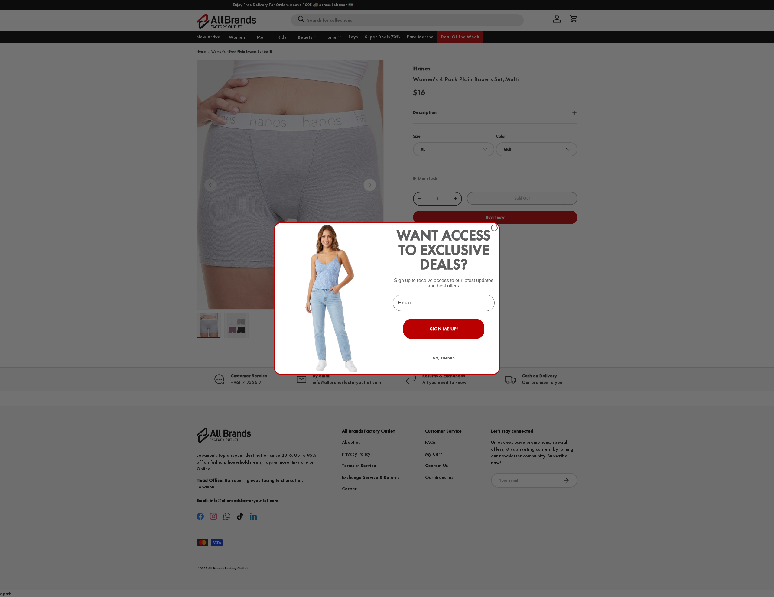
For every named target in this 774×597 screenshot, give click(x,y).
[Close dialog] (494, 228)
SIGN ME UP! (444, 329)
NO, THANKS (444, 357)
